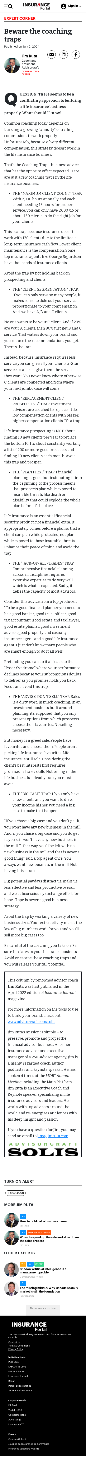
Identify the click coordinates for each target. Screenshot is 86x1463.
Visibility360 (15, 1410)
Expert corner (19, 18)
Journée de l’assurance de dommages (28, 1444)
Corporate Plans (17, 1415)
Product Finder (16, 1371)
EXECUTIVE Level (17, 1367)
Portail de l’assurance (19, 1386)
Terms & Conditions (19, 1346)
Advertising (14, 1420)
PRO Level (13, 1362)
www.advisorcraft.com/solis (31, 1021)
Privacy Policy (15, 1349)
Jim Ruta (29, 56)
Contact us (14, 1342)
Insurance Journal (18, 1376)
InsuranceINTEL (16, 1424)
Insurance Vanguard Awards (23, 1449)
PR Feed (12, 1405)
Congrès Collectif (17, 1439)
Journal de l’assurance (20, 1390)
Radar (11, 1381)
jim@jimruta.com (52, 1136)
